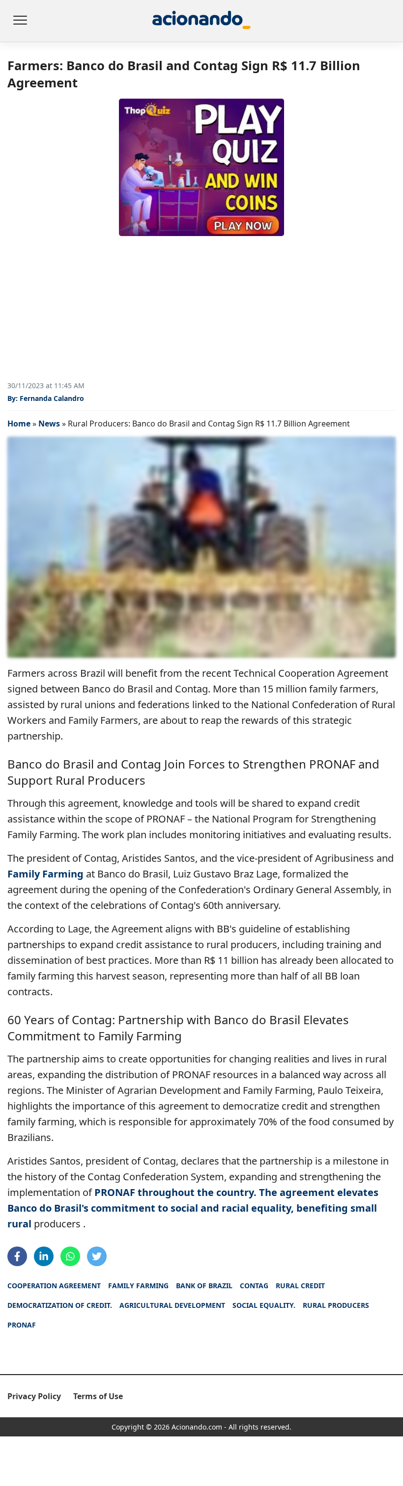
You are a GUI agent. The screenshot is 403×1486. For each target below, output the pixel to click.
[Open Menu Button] (19, 21)
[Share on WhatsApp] (70, 1256)
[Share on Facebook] (17, 1256)
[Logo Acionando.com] (201, 21)
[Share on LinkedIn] (44, 1256)
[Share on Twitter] (97, 1256)
